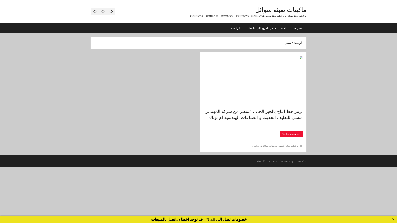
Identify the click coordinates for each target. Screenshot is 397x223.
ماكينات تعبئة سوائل (280, 9)
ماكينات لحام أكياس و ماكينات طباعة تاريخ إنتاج (275, 145)
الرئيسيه (235, 28)
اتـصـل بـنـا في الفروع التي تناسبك (267, 28)
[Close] (393, 219)
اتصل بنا (298, 28)
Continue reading (291, 134)
